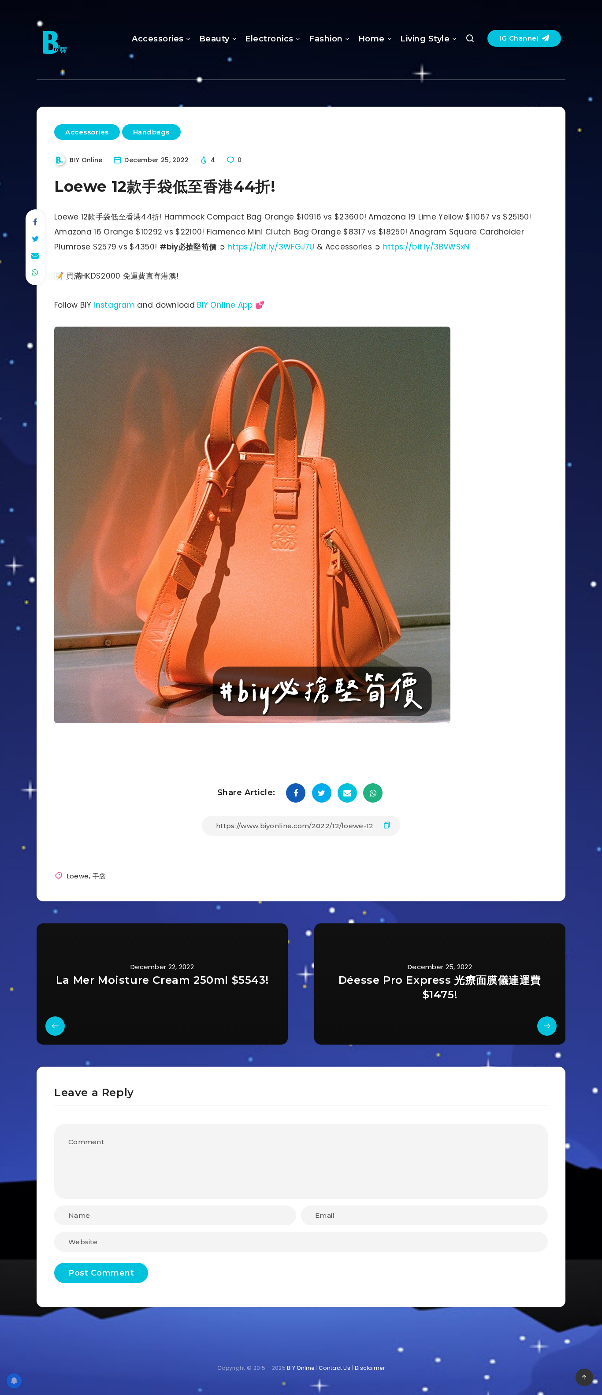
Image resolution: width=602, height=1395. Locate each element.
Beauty (214, 39)
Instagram (114, 305)
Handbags (151, 132)
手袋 (99, 876)
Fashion (326, 39)
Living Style (425, 39)
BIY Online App (225, 305)
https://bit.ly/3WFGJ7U (271, 247)
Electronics (269, 39)
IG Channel (520, 38)
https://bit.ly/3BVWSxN (426, 247)
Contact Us (334, 1368)
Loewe (78, 876)
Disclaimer (370, 1368)
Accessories (158, 39)
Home (371, 39)
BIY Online (300, 1368)
